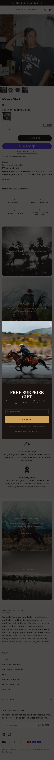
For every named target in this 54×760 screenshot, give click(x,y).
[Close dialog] (49, 324)
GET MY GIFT (27, 420)
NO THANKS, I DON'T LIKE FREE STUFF (26, 431)
